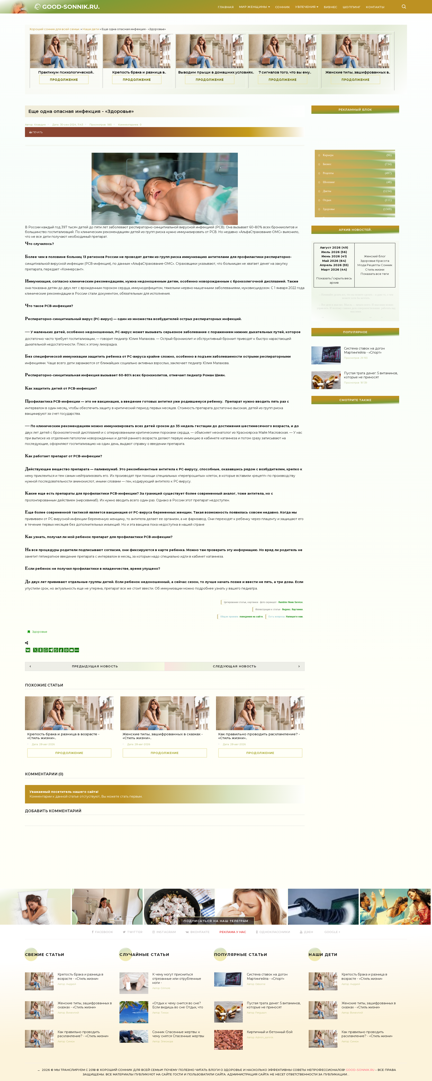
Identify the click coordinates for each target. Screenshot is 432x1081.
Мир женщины (253, 7)
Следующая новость (234, 666)
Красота (382, 260)
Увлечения (305, 7)
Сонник (282, 7)
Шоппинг (351, 7)
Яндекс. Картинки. (292, 609)
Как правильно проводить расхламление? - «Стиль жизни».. (259, 736)
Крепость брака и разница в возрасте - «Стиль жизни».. (63, 736)
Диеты (357, 174)
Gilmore (165, 988)
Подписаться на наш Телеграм (216, 920)
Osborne (260, 984)
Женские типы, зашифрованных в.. (262, 72)
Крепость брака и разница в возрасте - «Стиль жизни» (80, 976)
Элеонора (167, 1041)
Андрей (71, 984)
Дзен (308, 932)
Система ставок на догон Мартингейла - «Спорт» (364, 350)
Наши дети (91, 29)
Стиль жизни (374, 269)
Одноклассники (274, 932)
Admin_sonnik (264, 1037)
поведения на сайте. (251, 616)
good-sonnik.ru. (70, 6)
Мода (362, 265)
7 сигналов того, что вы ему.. (189, 72)
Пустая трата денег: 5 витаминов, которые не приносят (371, 375)
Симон (70, 1041)
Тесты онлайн (357, 210)
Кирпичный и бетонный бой (269, 1032)
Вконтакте (199, 932)
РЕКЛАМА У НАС (232, 932)
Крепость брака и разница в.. (43, 72)
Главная (225, 7)
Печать (37, 132)
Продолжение (41, 79)
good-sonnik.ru (360, 1070)
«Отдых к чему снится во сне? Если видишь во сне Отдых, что (177, 1005)
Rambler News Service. (291, 602)
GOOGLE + (332, 932)
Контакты (375, 7)
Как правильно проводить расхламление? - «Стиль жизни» (83, 1034)
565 (109, 124)
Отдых (357, 183)
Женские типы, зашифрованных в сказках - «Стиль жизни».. (163, 736)
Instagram (165, 932)
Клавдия (40, 124)
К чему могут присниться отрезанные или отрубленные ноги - (176, 978)
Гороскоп (357, 201)
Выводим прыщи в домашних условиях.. (120, 72)
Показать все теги (375, 274)
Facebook (103, 932)
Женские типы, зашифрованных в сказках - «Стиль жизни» (85, 1005)
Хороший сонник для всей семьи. (54, 29)
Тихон (165, 1012)
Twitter (134, 932)
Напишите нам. (294, 616)
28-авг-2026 (47, 744)
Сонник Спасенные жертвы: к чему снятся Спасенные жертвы (178, 1034)
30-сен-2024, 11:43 (71, 124)
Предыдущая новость (95, 666)
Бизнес (330, 7)
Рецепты (357, 156)
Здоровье (39, 631)
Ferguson (261, 1012)
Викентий (72, 1012)
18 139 (363, 382)
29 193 (363, 358)
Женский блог (375, 256)
